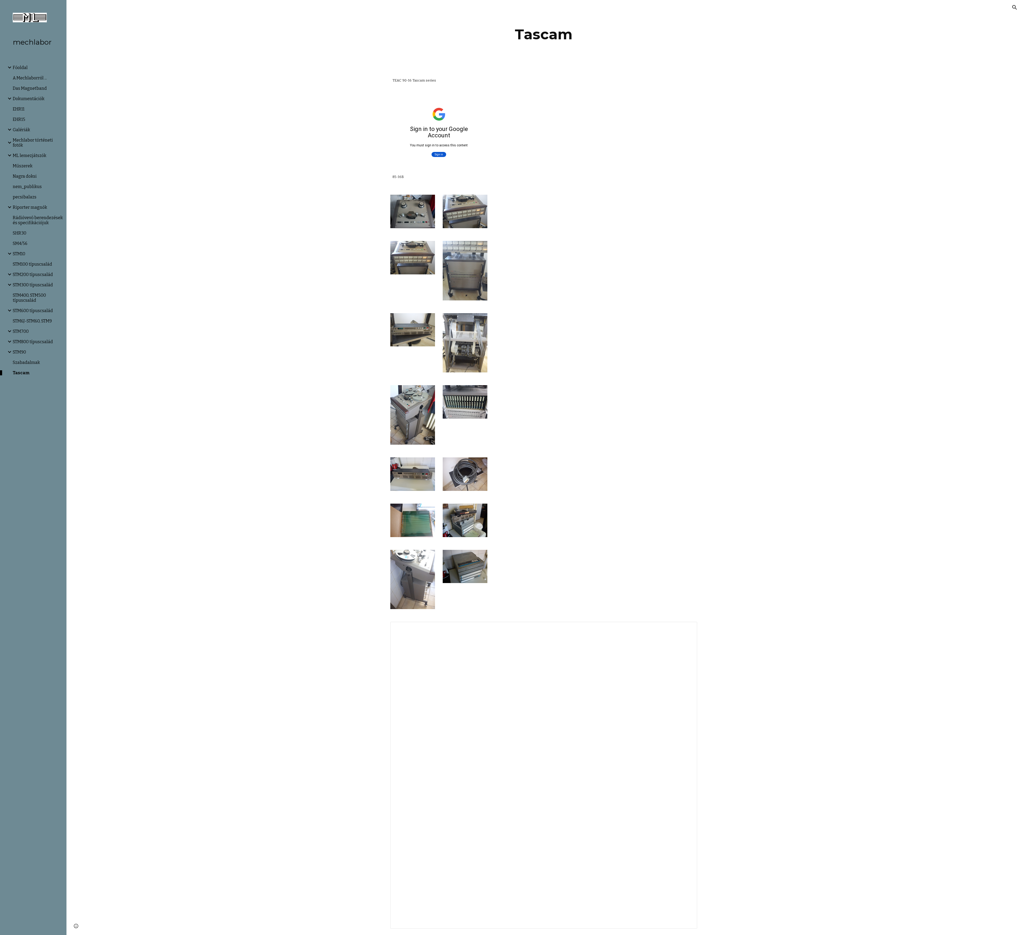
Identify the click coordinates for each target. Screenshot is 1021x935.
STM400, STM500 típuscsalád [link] (29, 298)
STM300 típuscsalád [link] (33, 284)
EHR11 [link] (18, 109)
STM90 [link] (19, 352)
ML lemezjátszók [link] (29, 155)
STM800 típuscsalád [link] (33, 341)
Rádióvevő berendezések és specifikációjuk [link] (38, 220)
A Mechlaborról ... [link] (30, 77)
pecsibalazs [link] (24, 196)
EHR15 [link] (19, 119)
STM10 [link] (19, 253)
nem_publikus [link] (27, 186)
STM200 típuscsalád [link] (33, 274)
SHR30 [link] (19, 233)
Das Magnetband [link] (30, 88)
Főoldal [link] (20, 67)
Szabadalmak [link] (26, 362)
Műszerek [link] (22, 165)
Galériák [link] (21, 129)
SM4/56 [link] (20, 243)
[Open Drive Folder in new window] (687, 629)
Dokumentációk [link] (28, 98)
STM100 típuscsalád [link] (32, 264)
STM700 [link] (21, 331)
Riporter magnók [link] (30, 207)
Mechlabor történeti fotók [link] (33, 143)
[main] (544, 34)
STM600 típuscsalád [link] (33, 310)
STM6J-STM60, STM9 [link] (32, 321)
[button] (1014, 7)
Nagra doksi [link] (25, 176)
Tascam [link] (21, 372)
